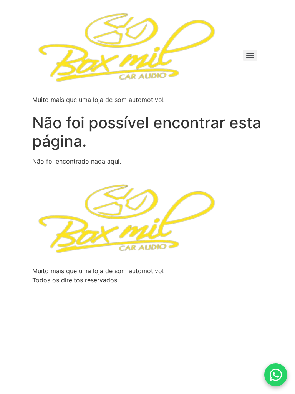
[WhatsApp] (275, 374)
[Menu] (250, 55)
